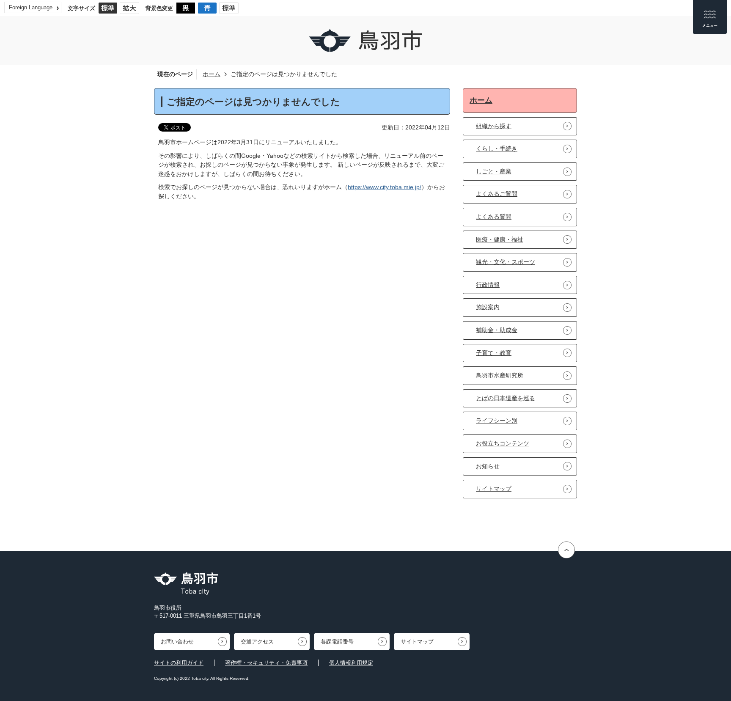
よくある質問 (493, 216)
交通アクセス (257, 641)
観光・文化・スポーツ (505, 261)
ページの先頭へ (567, 550)
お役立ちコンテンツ (502, 443)
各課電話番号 (337, 641)
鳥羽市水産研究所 (499, 375)
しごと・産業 (493, 171)
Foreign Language (30, 7)
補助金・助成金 (496, 330)
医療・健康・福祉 (499, 239)
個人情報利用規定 (351, 663)
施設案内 (488, 307)
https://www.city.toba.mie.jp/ (384, 187)
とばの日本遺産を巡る (505, 398)
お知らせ (488, 466)
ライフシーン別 (496, 420)
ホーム (211, 74)
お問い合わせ (177, 641)
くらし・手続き (496, 148)
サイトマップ (493, 488)
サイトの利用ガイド (178, 663)
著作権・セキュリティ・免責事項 (266, 663)
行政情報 (488, 284)
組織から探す (493, 126)
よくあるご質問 (496, 193)
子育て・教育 (493, 352)
